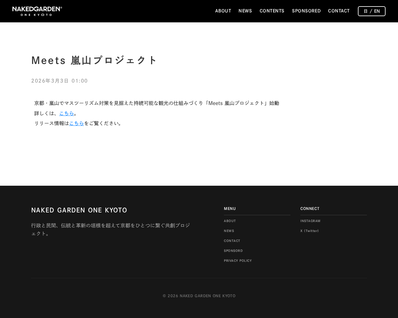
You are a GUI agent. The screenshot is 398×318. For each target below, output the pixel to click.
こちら (66, 113)
